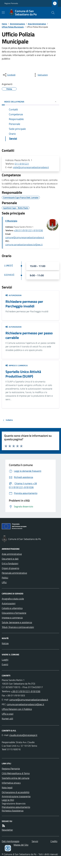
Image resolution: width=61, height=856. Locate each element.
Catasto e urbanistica (12, 608)
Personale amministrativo (14, 573)
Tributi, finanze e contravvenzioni (18, 627)
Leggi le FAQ (8, 800)
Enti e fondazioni (10, 563)
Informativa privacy (11, 783)
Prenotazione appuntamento (16, 807)
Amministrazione (17, 23)
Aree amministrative (12, 554)
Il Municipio (11, 221)
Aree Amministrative (37, 23)
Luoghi (5, 659)
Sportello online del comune (15, 778)
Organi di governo (10, 568)
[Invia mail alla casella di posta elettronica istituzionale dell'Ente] (28, 699)
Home (4, 23)
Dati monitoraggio (10, 841)
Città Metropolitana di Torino (16, 773)
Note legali (7, 787)
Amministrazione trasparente (16, 796)
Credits (53, 841)
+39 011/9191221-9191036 (28, 230)
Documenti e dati (10, 558)
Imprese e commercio (12, 617)
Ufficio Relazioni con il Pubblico (17, 709)
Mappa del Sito (21, 845)
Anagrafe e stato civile (13, 598)
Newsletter (7, 830)
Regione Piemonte (11, 3)
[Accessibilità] (7, 848)
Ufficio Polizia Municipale (13, 26)
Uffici (4, 582)
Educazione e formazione (14, 613)
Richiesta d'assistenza (12, 810)
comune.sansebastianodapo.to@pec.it (24, 244)
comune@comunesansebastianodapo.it (24, 237)
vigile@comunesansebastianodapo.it (31, 167)
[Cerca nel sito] (52, 12)
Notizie (5, 643)
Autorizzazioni (8, 603)
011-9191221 (22, 163)
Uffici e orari (7, 714)
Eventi (5, 664)
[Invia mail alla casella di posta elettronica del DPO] (23, 735)
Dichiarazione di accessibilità (15, 792)
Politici (5, 577)
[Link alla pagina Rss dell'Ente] (3, 825)
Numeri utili (7, 718)
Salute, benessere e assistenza (17, 622)
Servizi (35, 841)
